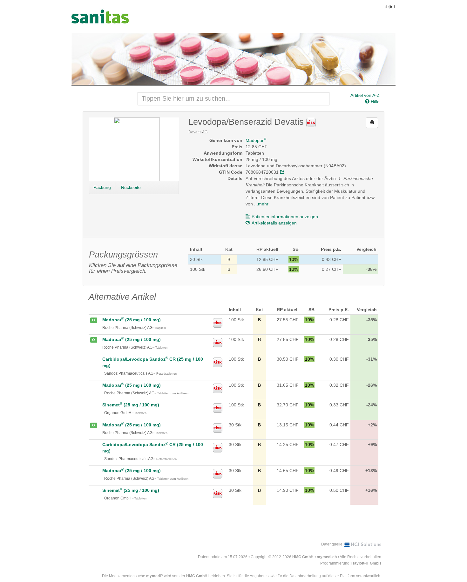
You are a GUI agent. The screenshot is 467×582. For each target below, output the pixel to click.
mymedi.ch (327, 557)
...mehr (261, 203)
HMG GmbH (303, 557)
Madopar (256, 140)
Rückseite (131, 187)
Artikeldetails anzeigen (274, 222)
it (395, 7)
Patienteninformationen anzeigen (285, 216)
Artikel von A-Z (365, 95)
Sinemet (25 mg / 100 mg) (130, 404)
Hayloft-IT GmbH (366, 563)
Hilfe (374, 101)
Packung (102, 187)
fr (391, 7)
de (387, 7)
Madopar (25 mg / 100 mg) (131, 319)
